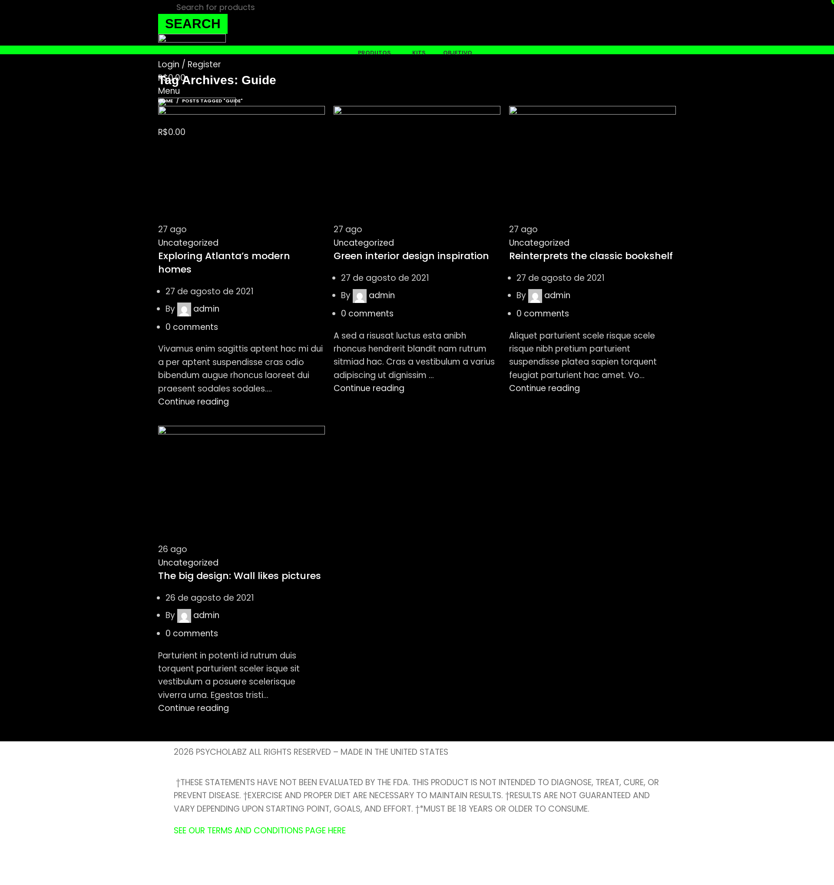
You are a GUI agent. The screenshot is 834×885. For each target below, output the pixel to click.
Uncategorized (188, 243)
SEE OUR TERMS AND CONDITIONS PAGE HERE (260, 830)
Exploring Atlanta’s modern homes (224, 262)
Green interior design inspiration (411, 256)
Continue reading (193, 402)
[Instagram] (208, 866)
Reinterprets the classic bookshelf (591, 256)
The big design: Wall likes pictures (239, 575)
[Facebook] (184, 866)
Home (165, 100)
